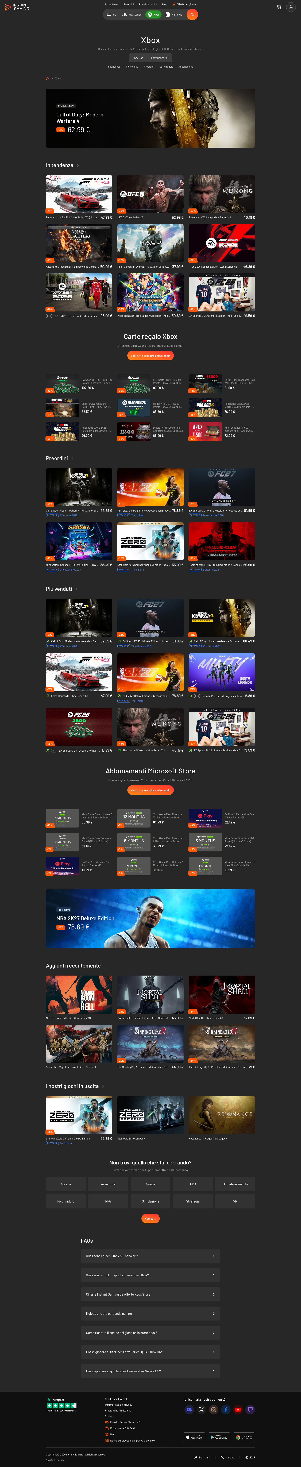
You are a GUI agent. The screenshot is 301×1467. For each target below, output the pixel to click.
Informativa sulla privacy (118, 1404)
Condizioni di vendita (116, 1398)
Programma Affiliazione (118, 1410)
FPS (193, 1184)
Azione (150, 1184)
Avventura (108, 1184)
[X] (201, 1409)
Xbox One (138, 57)
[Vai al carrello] (279, 7)
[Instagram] (213, 1409)
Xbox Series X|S (159, 57)
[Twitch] (250, 1409)
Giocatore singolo (235, 1184)
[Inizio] (17, 7)
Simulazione (150, 1201)
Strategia (193, 1201)
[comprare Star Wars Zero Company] (150, 1115)
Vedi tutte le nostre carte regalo (150, 355)
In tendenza (111, 4)
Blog (164, 4)
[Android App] (219, 1437)
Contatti (109, 1416)
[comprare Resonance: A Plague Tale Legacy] (222, 1115)
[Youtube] (238, 1409)
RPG (108, 1201)
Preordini (129, 4)
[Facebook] (226, 1409)
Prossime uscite (148, 4)
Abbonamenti (186, 66)
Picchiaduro (65, 1201)
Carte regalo (166, 66)
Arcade (66, 1184)
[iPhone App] (194, 1437)
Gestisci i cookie (55, 1460)
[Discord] (189, 1409)
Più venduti (132, 66)
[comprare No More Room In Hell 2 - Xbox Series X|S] (79, 995)
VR (235, 1201)
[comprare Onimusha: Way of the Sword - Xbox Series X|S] (79, 1044)
